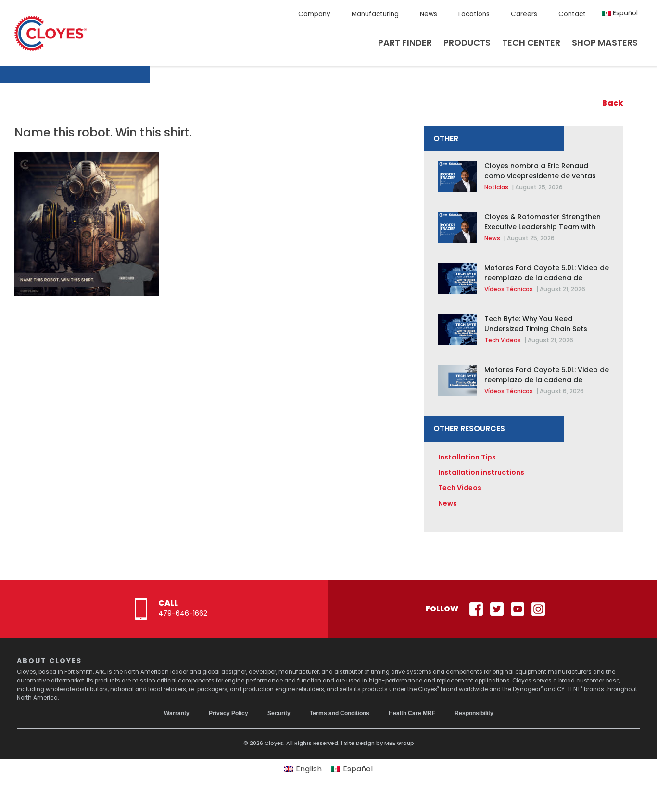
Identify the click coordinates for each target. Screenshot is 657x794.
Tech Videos (502, 340)
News (428, 14)
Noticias (496, 187)
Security (279, 713)
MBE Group (399, 743)
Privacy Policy (228, 713)
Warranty (177, 713)
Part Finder (405, 43)
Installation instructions (481, 472)
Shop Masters (605, 43)
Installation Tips (467, 457)
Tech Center (531, 43)
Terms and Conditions (339, 713)
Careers (524, 14)
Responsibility (474, 713)
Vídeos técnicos (508, 289)
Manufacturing (375, 14)
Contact (572, 14)
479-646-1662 (182, 613)
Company (314, 14)
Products (467, 43)
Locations (474, 14)
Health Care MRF (412, 713)
